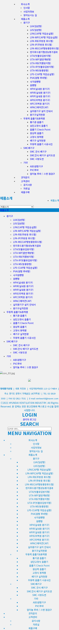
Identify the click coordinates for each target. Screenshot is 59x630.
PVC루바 (34, 170)
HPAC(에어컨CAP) (39, 107)
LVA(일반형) (36, 26)
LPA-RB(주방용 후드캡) (41, 41)
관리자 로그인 (29, 419)
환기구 (26, 22)
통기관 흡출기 (36, 122)
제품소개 (6, 198)
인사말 (26, 7)
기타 (25, 162)
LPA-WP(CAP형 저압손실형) (44, 37)
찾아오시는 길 (30, 15)
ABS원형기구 (36, 166)
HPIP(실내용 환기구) (40, 96)
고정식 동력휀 (36, 137)
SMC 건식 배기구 (38, 151)
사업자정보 (28, 11)
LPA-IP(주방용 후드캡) (41, 44)
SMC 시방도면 (37, 159)
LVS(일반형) (36, 30)
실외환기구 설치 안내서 (41, 111)
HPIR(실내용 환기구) (40, 92)
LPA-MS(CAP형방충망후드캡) (44, 48)
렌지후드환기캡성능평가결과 (44, 52)
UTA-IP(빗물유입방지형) (42, 66)
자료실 (26, 188)
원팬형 (33, 85)
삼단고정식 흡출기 (39, 125)
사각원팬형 (35, 81)
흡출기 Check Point (40, 129)
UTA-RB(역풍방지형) (40, 63)
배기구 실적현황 (38, 140)
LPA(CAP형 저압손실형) (42, 33)
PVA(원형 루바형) (38, 77)
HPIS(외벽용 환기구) (40, 100)
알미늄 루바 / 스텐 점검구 (42, 173)
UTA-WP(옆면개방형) (40, 59)
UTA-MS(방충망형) (39, 70)
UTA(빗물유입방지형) (40, 55)
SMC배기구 (28, 148)
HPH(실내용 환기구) (40, 88)
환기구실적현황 (37, 114)
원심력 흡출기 (36, 133)
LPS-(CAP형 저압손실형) (42, 74)
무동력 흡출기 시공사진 (41, 144)
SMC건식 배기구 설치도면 (42, 155)
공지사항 (27, 184)
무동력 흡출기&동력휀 (34, 118)
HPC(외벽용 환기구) (40, 103)
